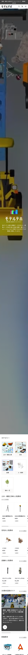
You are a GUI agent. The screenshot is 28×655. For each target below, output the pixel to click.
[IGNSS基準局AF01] (7, 508)
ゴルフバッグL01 (19, 578)
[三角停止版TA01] (20, 647)
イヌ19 (4, 548)
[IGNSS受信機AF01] (20, 508)
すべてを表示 (5, 499)
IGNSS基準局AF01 (7, 516)
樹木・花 (7, 490)
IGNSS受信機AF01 (20, 516)
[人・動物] (20, 465)
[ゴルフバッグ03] (7, 570)
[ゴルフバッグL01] (20, 570)
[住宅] (20, 447)
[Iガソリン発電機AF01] (7, 647)
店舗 (7, 472)
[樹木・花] (7, 483)
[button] (22, 6)
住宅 (20, 455)
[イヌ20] (20, 540)
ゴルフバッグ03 (6, 578)
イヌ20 (17, 548)
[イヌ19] (7, 540)
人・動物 (20, 472)
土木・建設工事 (7, 455)
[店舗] (7, 465)
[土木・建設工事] (7, 447)
